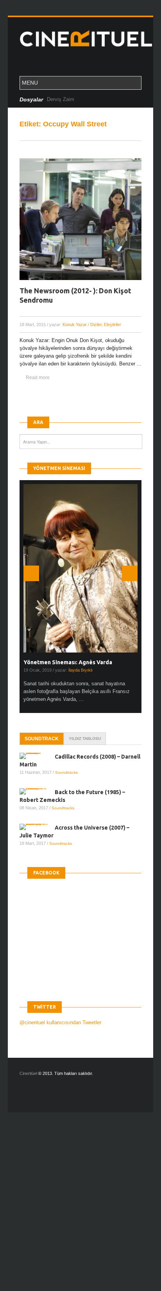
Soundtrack (42, 738)
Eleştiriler (112, 324)
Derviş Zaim (60, 99)
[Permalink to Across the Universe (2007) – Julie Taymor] (37, 827)
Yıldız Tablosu (85, 738)
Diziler (96, 324)
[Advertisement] (80, 1208)
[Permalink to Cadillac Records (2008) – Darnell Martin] (37, 756)
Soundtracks (66, 772)
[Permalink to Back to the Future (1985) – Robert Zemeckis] (37, 791)
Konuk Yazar (75, 324)
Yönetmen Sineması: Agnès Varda (67, 662)
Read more (38, 377)
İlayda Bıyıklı (80, 670)
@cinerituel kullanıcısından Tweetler (60, 1022)
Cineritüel (28, 1073)
